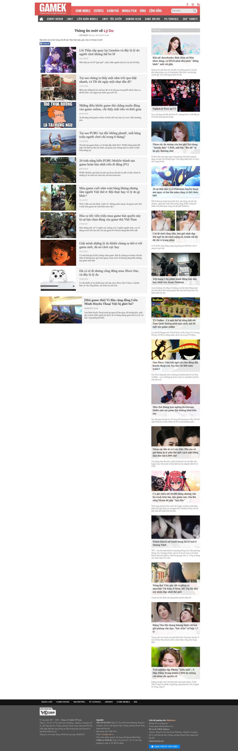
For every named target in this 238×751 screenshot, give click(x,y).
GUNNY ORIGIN (55, 18)
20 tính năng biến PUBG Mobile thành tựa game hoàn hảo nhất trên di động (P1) (107, 162)
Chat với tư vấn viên (166, 746)
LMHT (70, 18)
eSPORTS (99, 10)
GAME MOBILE (83, 10)
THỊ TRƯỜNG (79, 702)
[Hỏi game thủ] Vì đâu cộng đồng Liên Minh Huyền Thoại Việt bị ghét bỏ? (111, 301)
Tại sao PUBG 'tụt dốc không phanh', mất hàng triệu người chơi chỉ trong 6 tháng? (110, 134)
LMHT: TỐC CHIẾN (112, 18)
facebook (187, 4)
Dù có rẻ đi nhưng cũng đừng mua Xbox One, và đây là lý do (109, 272)
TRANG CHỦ (46, 702)
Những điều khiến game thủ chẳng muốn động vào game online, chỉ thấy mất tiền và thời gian (110, 107)
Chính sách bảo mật (156, 741)
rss (198, 4)
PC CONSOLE (95, 702)
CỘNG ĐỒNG (155, 10)
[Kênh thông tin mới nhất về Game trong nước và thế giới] (53, 9)
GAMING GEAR (133, 18)
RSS (135, 702)
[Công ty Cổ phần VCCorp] (48, 711)
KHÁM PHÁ (113, 10)
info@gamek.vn (108, 734)
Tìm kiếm (195, 11)
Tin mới (157, 30)
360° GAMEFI (190, 18)
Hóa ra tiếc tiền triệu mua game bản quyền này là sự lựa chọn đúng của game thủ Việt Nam (110, 217)
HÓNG (143, 10)
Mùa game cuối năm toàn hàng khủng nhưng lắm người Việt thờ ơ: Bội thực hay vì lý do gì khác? (109, 191)
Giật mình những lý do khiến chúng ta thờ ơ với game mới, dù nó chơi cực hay (110, 245)
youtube (193, 4)
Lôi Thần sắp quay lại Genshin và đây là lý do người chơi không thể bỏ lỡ (109, 52)
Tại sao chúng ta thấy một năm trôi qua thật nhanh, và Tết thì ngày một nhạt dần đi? (108, 79)
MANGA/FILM (129, 10)
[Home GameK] (41, 18)
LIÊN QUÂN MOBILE (87, 18)
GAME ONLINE (152, 18)
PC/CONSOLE (171, 18)
